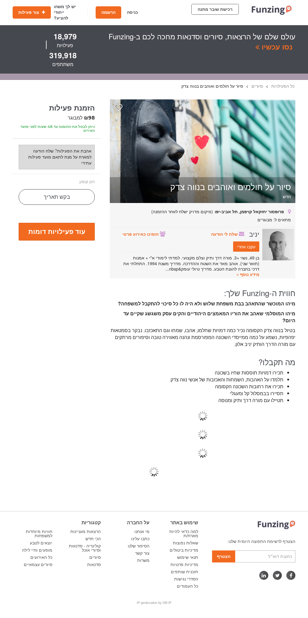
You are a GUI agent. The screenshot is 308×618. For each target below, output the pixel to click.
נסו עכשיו (276, 46)
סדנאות (94, 564)
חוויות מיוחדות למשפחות (39, 533)
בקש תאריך (57, 197)
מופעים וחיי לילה (37, 550)
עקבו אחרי (246, 247)
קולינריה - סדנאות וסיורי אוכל (85, 548)
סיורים (95, 557)
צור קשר (142, 553)
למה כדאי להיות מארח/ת (183, 533)
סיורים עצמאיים (38, 564)
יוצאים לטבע (41, 543)
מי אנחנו (141, 531)
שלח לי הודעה (225, 234)
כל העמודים (187, 586)
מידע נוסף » (247, 274)
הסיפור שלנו (138, 546)
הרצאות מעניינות (85, 531)
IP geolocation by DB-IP (154, 602)
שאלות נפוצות (185, 543)
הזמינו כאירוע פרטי (141, 234)
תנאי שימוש (187, 557)
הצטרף (223, 556)
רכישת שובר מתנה (215, 9)
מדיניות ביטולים (184, 550)
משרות (143, 560)
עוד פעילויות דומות (56, 231)
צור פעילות (29, 12)
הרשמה (108, 12)
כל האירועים (41, 557)
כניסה (132, 12)
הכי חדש (93, 538)
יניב (254, 233)
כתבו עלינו (140, 538)
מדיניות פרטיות (184, 564)
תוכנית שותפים (184, 571)
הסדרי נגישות (186, 579)
